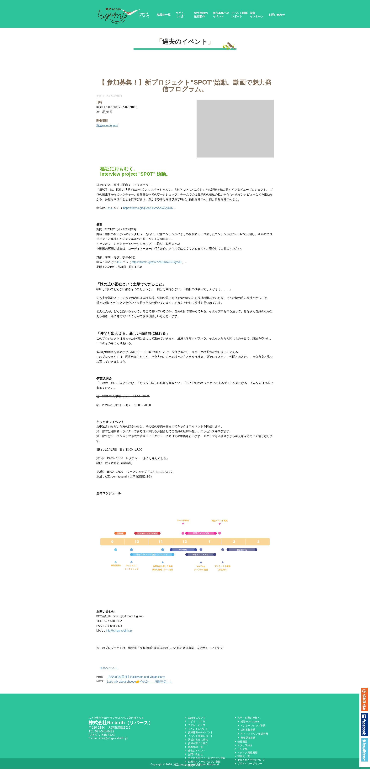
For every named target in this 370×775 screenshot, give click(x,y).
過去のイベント (185, 41)
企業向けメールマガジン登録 (203, 761)
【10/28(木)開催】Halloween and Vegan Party (136, 676)
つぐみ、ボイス (196, 725)
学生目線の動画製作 (201, 14)
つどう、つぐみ (181, 14)
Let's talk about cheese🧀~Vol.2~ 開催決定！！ (139, 681)
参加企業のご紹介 (197, 743)
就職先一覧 (164, 14)
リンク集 (242, 748)
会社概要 (242, 741)
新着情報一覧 (195, 747)
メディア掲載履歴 (247, 752)
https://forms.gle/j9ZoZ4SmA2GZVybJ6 (148, 207)
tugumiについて (144, 15)
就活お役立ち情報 (197, 739)
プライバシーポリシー (249, 763)
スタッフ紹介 (244, 745)
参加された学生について (251, 759)
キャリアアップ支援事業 (254, 733)
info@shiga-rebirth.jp (119, 630)
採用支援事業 (248, 729)
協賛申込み (193, 765)
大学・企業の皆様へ (248, 717)
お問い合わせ (277, 14)
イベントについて (197, 728)
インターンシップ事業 (253, 725)
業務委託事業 (248, 737)
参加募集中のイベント (221, 14)
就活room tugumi (107, 125)
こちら (109, 207)
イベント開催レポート (239, 14)
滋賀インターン (256, 14)
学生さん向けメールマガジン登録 (206, 758)
